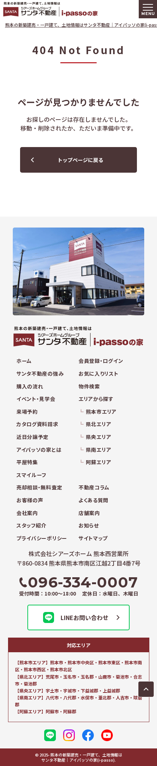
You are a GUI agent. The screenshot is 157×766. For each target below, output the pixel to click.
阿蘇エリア (98, 462)
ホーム (24, 360)
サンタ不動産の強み (40, 373)
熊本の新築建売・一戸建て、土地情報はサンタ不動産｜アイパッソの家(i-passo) (65, 9)
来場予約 (27, 411)
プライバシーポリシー (41, 538)
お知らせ (88, 525)
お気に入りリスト (98, 373)
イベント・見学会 (35, 398)
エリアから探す (96, 398)
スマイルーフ (31, 475)
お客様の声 (29, 500)
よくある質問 (93, 500)
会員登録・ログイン (100, 360)
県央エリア (98, 436)
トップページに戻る (80, 160)
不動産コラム (94, 487)
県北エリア (98, 424)
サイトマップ (93, 538)
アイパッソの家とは (38, 449)
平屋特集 (27, 462)
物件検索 (89, 386)
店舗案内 (89, 513)
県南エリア (98, 449)
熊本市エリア (101, 411)
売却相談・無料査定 (39, 487)
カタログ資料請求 (37, 424)
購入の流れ (29, 386)
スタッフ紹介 (31, 525)
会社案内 (27, 513)
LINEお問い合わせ (84, 617)
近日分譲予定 (32, 436)
